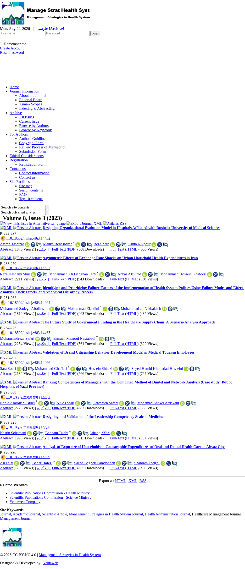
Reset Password (12, 52)
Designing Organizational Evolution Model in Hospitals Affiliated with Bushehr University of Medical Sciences (131, 228)
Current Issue (29, 121)
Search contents (31, 190)
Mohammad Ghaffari (51, 369)
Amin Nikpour (139, 244)
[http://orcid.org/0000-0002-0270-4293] (101, 339)
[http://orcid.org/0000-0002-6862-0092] (163, 463)
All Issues (26, 117)
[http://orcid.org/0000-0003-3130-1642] (115, 369)
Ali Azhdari (65, 403)
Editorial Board (30, 100)
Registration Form (32, 164)
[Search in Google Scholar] (33, 244)
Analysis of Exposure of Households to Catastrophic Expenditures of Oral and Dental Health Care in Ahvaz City (134, 447)
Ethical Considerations (27, 156)
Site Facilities (20, 182)
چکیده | (44, 249)
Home (14, 87)
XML (132, 481)
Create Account (11, 48)
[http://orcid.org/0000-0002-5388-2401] (51, 308)
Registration (19, 160)
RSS (142, 481)
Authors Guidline (32, 139)
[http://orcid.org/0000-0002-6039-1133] (29, 433)
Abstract (6, 249)
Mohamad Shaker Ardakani (158, 403)
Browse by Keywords (35, 130)
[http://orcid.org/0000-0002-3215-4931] (113, 433)
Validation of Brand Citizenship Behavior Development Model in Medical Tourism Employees (118, 352)
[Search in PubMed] (38, 244)
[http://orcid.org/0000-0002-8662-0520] (40, 403)
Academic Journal (26, 514)
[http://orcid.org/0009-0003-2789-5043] (121, 403)
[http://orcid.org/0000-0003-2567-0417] (153, 244)
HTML (120, 481)
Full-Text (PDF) (64, 249)
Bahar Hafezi (42, 463)
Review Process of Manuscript (42, 147)
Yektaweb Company (25, 502)
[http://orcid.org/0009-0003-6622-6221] (16, 463)
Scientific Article (54, 514)
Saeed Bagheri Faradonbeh (94, 463)
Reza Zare (101, 244)
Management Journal (16, 518)
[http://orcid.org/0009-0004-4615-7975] (37, 339)
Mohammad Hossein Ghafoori (183, 274)
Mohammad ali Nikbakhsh (141, 308)
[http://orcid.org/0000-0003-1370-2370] (118, 463)
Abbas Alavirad (129, 274)
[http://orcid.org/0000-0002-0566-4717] (72, 369)
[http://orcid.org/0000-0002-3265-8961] (27, 244)
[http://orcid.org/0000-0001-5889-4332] (144, 274)
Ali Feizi (6, 463)
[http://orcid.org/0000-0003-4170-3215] (164, 308)
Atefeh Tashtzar (12, 244)
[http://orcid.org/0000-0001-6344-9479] (74, 433)
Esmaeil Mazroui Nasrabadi (74, 338)
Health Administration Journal (167, 514)
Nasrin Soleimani (13, 433)
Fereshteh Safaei (105, 403)
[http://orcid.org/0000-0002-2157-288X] (77, 244)
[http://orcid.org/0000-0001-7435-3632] (186, 369)
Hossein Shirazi (100, 369)
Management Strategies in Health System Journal (106, 514)
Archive (16, 113)
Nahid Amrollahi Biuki (17, 403)
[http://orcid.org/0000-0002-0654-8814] (209, 274)
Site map (25, 186)
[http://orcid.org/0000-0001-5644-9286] (112, 244)
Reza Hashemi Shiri (15, 274)
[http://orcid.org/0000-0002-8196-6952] (77, 403)
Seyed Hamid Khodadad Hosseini (157, 369)
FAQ (23, 194)
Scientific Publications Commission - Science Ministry (50, 497)
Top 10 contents (31, 199)
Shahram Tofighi (147, 463)
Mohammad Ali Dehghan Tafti (72, 274)
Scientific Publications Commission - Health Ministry (50, 493)
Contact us (18, 169)
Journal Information (24, 91)
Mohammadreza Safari (17, 338)
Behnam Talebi (56, 433)
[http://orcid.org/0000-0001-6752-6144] (58, 463)
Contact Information (34, 173)
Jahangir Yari (100, 433)
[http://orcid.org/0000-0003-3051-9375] (182, 403)
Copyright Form (31, 143)
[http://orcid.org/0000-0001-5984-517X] (105, 308)
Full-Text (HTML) (124, 249)
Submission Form (32, 151)
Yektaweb (50, 563)
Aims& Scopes (30, 104)
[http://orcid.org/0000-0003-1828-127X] (33, 274)
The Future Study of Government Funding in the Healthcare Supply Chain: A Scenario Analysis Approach (129, 322)
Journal (5, 514)
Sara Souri (8, 369)
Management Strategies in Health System (70, 555)
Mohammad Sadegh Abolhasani (24, 308)
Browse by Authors (34, 126)
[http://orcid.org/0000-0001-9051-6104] (19, 369)
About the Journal (32, 95)
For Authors (19, 134)
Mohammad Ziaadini (83, 308)
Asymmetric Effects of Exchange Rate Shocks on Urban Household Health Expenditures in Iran (120, 258)
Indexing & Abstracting (37, 108)
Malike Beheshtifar (57, 244)
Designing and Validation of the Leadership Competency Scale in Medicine (103, 417)
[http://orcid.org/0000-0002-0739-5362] (101, 274)
